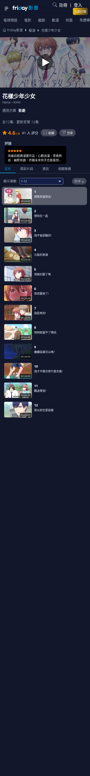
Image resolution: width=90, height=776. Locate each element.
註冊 (63, 5)
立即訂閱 (80, 11)
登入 (78, 5)
